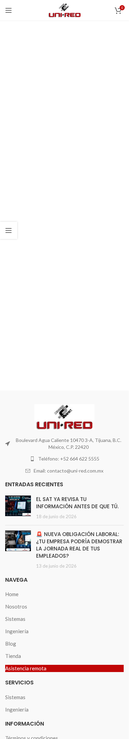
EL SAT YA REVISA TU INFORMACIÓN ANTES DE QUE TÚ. (77, 503)
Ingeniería (17, 631)
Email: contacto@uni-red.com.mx (68, 471)
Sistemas (15, 619)
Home (12, 594)
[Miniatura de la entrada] (18, 508)
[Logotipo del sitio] (64, 10)
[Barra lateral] (8, 230)
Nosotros (16, 606)
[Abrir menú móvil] (8, 10)
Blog (10, 643)
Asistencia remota (25, 668)
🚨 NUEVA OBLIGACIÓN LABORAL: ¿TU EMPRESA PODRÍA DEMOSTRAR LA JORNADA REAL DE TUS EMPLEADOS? (79, 545)
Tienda (13, 656)
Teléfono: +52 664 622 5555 (68, 459)
